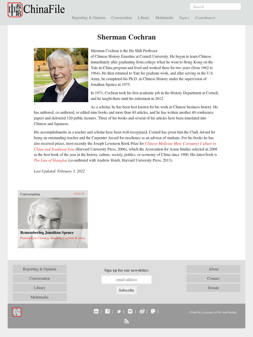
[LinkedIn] (96, 311)
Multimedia (164, 17)
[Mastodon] (153, 311)
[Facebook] (107, 311)
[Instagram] (130, 311)
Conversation (121, 17)
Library (143, 17)
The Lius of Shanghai (50, 160)
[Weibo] (142, 311)
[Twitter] (119, 311)
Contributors (205, 17)
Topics (184, 17)
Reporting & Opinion (88, 17)
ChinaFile (37, 9)
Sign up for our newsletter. (126, 270)
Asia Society (229, 312)
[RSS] (126, 321)
